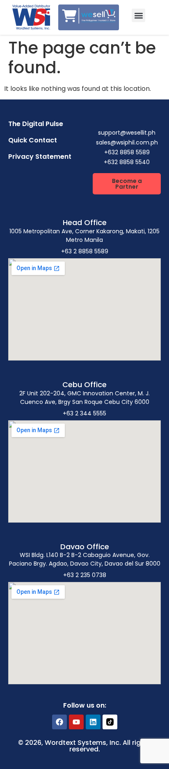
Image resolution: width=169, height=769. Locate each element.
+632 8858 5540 (127, 162)
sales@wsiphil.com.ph (127, 142)
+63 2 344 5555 (84, 413)
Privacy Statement (39, 156)
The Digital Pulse (35, 124)
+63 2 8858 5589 (84, 251)
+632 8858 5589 (127, 152)
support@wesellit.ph (126, 133)
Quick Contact (32, 140)
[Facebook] (59, 722)
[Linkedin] (93, 722)
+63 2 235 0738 (84, 575)
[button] (138, 15)
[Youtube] (76, 722)
